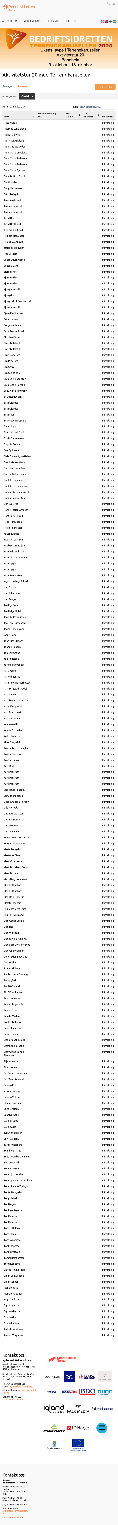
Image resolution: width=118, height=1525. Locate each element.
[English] (107, 21)
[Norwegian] (103, 21)
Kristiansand (21, 86)
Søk (75, 106)
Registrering (105, 87)
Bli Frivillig (54, 21)
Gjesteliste (27, 96)
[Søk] (108, 3)
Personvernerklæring (12, 1399)
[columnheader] (19, 115)
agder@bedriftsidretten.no (22, 1386)
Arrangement (9, 96)
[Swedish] (115, 21)
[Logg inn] (114, 3)
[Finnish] (111, 21)
